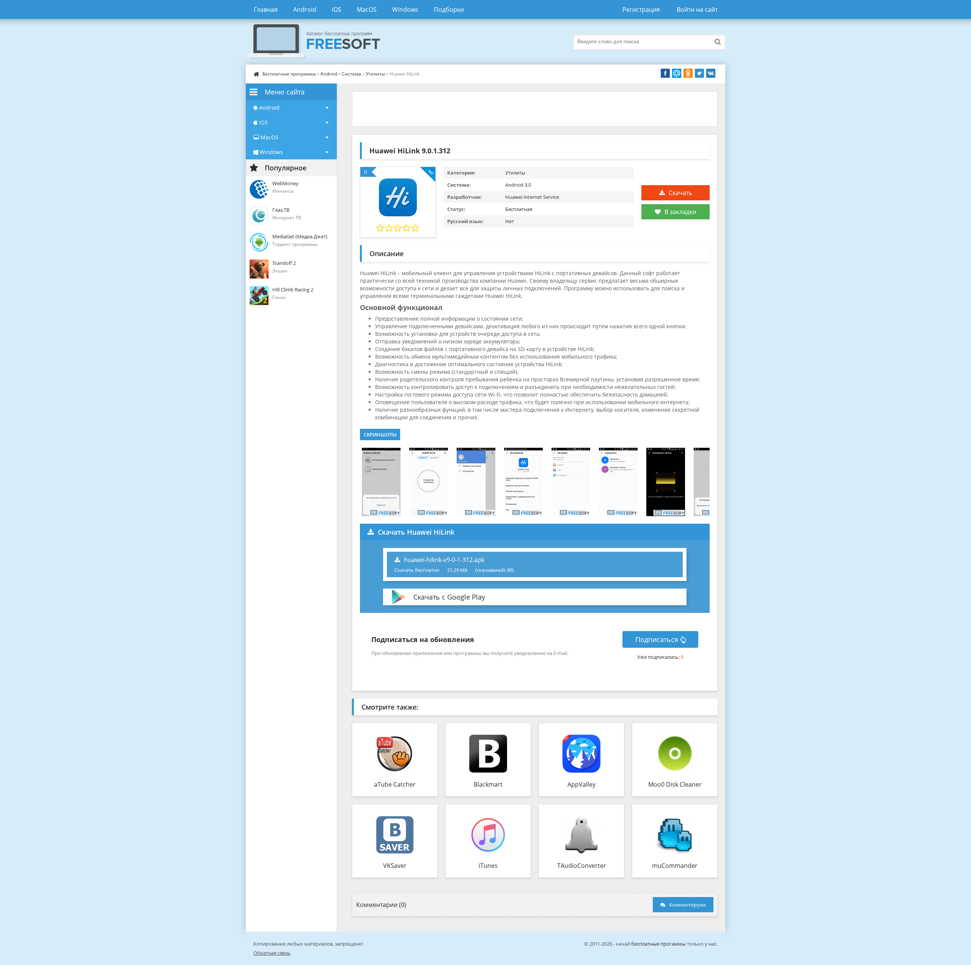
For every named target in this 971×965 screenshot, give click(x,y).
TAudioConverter (581, 865)
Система (351, 74)
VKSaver (395, 865)
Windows (405, 9)
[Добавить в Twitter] (699, 73)
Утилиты (375, 74)
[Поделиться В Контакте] (710, 73)
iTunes (488, 865)
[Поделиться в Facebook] (665, 73)
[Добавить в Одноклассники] (688, 73)
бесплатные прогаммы (658, 943)
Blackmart (488, 784)
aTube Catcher (395, 784)
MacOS (367, 9)
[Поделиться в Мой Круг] (676, 73)
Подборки (449, 9)
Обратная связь (272, 952)
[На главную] (322, 42)
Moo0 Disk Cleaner (675, 784)
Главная (266, 9)
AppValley (581, 784)
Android (304, 9)
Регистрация (641, 9)
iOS (336, 9)
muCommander (675, 865)
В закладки (680, 212)
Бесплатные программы (289, 74)
